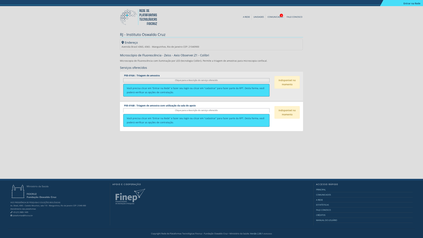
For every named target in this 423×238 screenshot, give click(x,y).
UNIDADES (258, 16)
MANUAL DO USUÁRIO (326, 220)
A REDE (246, 16)
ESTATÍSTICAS (322, 204)
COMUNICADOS (275, 16)
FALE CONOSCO (294, 16)
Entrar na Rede (412, 3)
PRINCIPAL (321, 189)
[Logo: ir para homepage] (139, 16)
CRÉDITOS (321, 215)
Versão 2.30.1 (261, 233)
